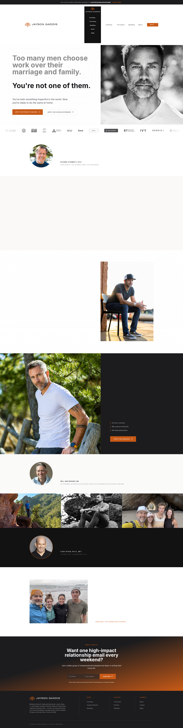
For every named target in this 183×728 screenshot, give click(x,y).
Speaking (131, 25)
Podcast (116, 705)
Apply (141, 708)
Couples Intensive (92, 705)
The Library (120, 25)
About (140, 25)
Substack (117, 708)
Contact (142, 705)
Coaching (90, 702)
